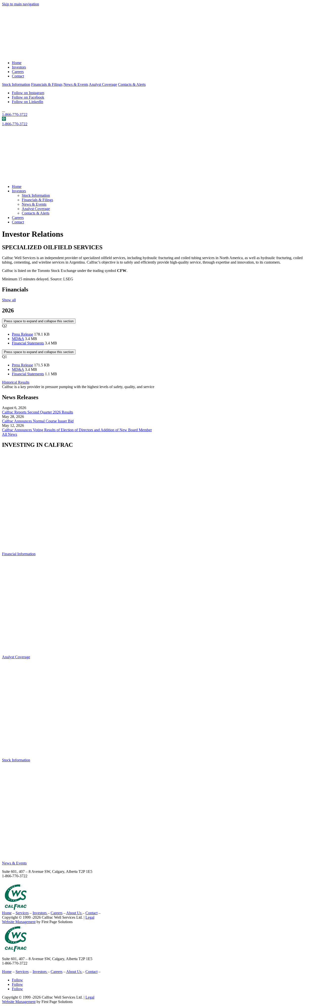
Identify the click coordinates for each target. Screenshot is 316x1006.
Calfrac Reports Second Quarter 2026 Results (37, 412)
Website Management (19, 922)
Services (22, 913)
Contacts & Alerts (132, 84)
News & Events (75, 84)
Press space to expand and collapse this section (39, 321)
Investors (19, 67)
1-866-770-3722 (14, 114)
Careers (18, 72)
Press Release (22, 334)
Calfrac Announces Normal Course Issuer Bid (38, 421)
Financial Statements (28, 343)
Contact (18, 76)
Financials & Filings (46, 84)
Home (16, 63)
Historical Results (15, 382)
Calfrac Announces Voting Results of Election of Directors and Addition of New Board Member (77, 430)
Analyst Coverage (103, 84)
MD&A (18, 339)
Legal (89, 917)
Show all (9, 300)
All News (9, 434)
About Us (74, 913)
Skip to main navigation (20, 4)
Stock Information (16, 84)
